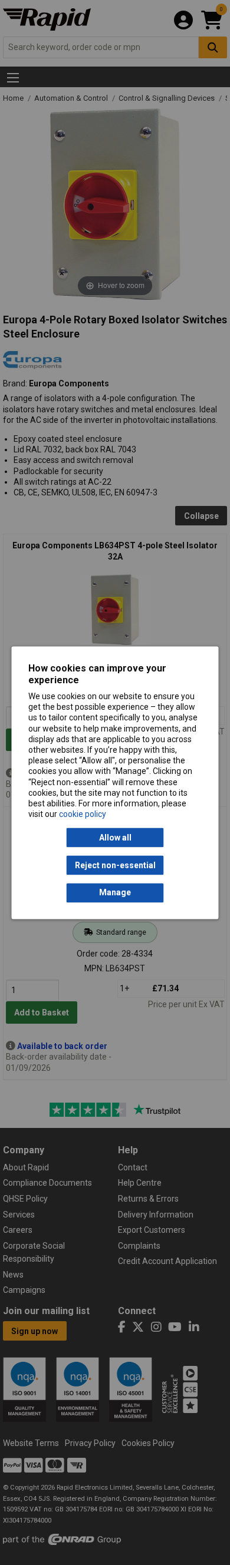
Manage (115, 893)
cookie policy (82, 814)
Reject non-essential (115, 865)
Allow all (115, 837)
